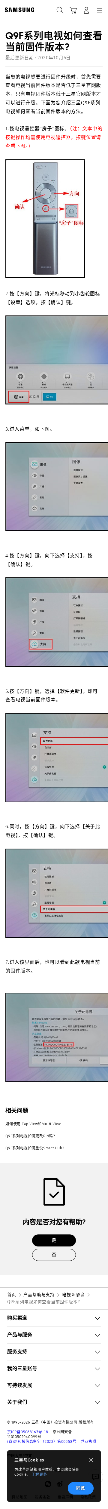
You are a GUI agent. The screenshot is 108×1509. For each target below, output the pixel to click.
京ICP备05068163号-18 (27, 1432)
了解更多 (39, 1474)
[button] (54, 1318)
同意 (80, 1488)
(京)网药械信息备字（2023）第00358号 (41, 1442)
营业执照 (88, 1442)
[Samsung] (18, 9)
